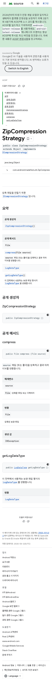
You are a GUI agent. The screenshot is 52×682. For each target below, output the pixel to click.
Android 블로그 (9, 601)
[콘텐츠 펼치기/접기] (20, 93)
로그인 (46, 3)
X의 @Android (8, 592)
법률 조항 (31, 665)
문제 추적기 (7, 655)
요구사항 (6, 562)
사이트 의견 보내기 (30, 670)
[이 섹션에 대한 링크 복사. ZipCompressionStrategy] (39, 306)
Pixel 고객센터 (8, 636)
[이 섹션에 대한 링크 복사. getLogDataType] (28, 456)
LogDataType (12, 268)
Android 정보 (8, 665)
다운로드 (6, 566)
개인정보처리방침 (11, 670)
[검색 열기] (32, 3)
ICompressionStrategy (14, 152)
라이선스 (42, 665)
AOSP (4, 80)
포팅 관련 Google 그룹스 (13, 620)
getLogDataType (14, 275)
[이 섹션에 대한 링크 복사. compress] (18, 342)
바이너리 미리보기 (10, 571)
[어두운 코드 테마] (48, 315)
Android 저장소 (9, 557)
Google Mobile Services (13, 645)
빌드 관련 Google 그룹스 (13, 615)
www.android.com (10, 641)
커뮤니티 (21, 665)
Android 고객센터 (10, 632)
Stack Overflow (9, 650)
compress (10, 252)
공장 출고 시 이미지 (10, 575)
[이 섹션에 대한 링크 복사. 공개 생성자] (22, 298)
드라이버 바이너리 (10, 580)
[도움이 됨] (19, 86)
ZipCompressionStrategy (18, 226)
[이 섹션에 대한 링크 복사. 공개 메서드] (22, 333)
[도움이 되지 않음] (23, 86)
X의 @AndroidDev (10, 597)
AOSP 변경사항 (20, 39)
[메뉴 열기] (5, 3)
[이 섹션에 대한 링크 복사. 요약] (11, 208)
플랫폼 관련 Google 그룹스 (14, 610)
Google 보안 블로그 (10, 606)
